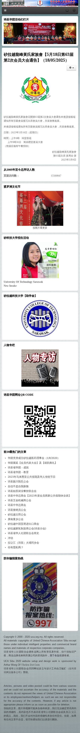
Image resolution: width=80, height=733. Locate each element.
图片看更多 (40, 227)
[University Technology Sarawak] (40, 260)
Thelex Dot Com (30, 664)
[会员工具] (71, 68)
